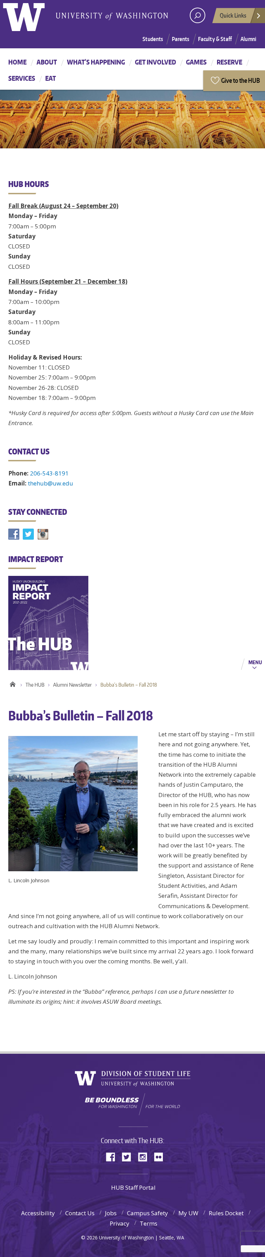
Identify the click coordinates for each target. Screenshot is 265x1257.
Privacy (119, 1223)
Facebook (113, 1156)
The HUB (35, 684)
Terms (148, 1223)
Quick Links (233, 15)
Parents (180, 39)
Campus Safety (147, 1213)
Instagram (145, 1156)
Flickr (161, 1156)
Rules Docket (226, 1213)
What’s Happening (96, 62)
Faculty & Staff (215, 39)
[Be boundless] (132, 1104)
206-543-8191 (49, 473)
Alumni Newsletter (72, 684)
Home (17, 62)
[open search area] (197, 15)
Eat (50, 78)
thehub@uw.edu (50, 483)
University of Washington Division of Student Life (132, 1079)
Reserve (229, 62)
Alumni (248, 39)
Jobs (111, 1213)
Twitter (129, 1156)
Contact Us (80, 1213)
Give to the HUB (240, 80)
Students (153, 39)
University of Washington (31, 15)
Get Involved (155, 62)
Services (21, 78)
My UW (188, 1213)
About (47, 62)
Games (196, 62)
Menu (255, 662)
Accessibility (38, 1213)
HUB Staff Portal (133, 1187)
